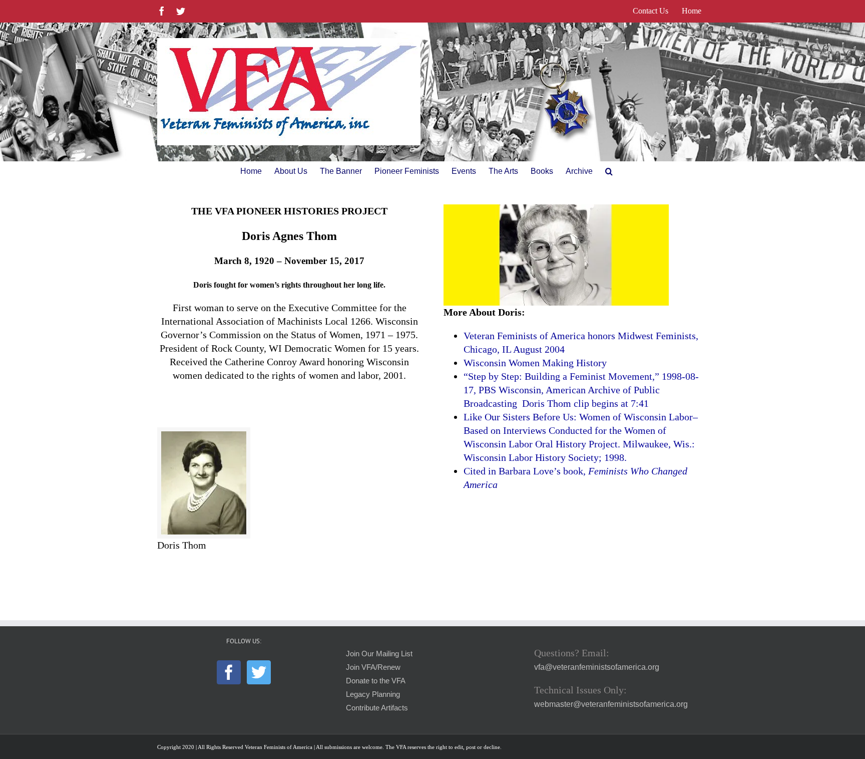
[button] (609, 171)
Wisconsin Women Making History (535, 362)
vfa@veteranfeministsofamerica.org (596, 667)
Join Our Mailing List (379, 654)
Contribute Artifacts (377, 708)
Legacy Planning (373, 694)
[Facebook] (229, 672)
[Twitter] (259, 672)
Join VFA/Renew (373, 667)
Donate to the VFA (375, 681)
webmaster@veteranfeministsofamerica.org (611, 704)
